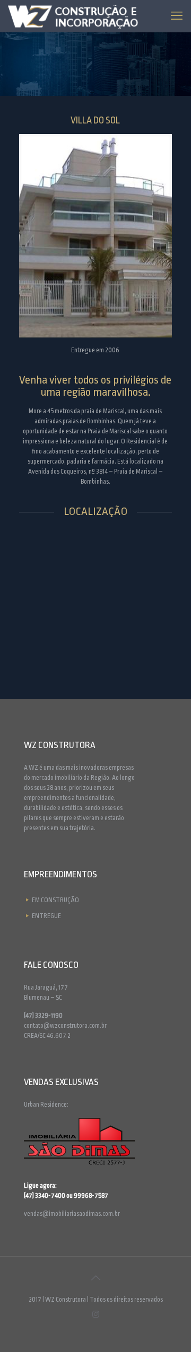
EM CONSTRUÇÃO (55, 900)
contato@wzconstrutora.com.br (65, 1025)
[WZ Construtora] (78, 16)
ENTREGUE (46, 916)
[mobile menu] (177, 16)
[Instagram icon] (96, 1314)
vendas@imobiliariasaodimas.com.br (72, 1213)
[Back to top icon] (95, 1278)
